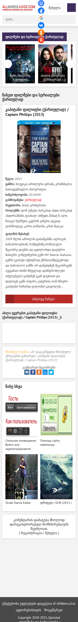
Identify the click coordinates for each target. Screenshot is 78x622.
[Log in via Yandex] (41, 40)
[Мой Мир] (45, 372)
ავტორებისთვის (28, 610)
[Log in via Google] (41, 18)
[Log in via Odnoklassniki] (41, 32)
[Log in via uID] (41, 3)
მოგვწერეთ (53, 610)
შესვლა (51, 533)
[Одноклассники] (39, 372)
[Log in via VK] (41, 25)
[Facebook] (33, 372)
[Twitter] (51, 372)
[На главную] (19, 7)
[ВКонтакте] (26, 372)
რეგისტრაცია (31, 533)
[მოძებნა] (71, 19)
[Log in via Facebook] (41, 10)
